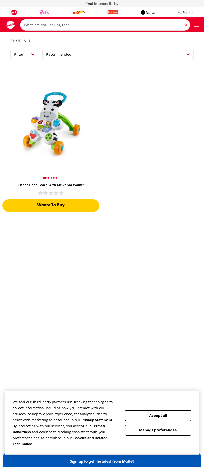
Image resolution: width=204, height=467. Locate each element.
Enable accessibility (102, 3)
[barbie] (44, 12)
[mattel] (14, 12)
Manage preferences (158, 430)
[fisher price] (112, 12)
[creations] (148, 12)
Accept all (158, 415)
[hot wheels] (78, 12)
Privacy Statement (96, 420)
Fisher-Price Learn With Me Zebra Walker (51, 185)
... (35, 40)
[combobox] (105, 25)
